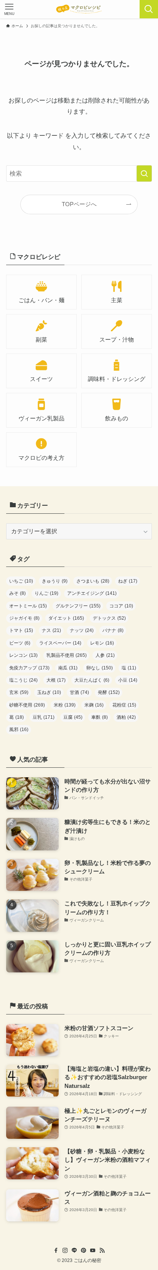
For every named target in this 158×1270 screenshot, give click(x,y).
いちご (21, 581)
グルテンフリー (78, 606)
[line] (74, 1250)
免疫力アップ (29, 668)
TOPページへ (79, 204)
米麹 (94, 705)
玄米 (18, 692)
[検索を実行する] (144, 173)
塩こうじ (23, 680)
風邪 (18, 729)
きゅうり (54, 581)
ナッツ (82, 630)
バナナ (112, 630)
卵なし (99, 668)
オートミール (28, 606)
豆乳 (43, 717)
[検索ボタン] (149, 9)
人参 (105, 655)
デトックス (109, 618)
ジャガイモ (24, 618)
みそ (17, 593)
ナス (51, 630)
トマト (21, 630)
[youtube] (92, 1250)
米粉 (65, 705)
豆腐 (72, 717)
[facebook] (56, 1250)
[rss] (102, 1250)
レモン (102, 643)
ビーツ (19, 643)
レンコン (23, 655)
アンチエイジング (92, 593)
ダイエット (66, 618)
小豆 (127, 680)
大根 (56, 680)
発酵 (109, 692)
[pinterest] (83, 1250)
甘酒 (79, 692)
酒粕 (126, 717)
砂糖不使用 (27, 705)
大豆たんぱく (91, 680)
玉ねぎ (49, 692)
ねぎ (127, 581)
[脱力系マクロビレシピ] (79, 9)
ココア (121, 606)
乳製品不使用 (66, 655)
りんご (46, 593)
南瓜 (67, 668)
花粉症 (124, 705)
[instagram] (65, 1250)
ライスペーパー (60, 643)
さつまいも (92, 581)
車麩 (99, 717)
